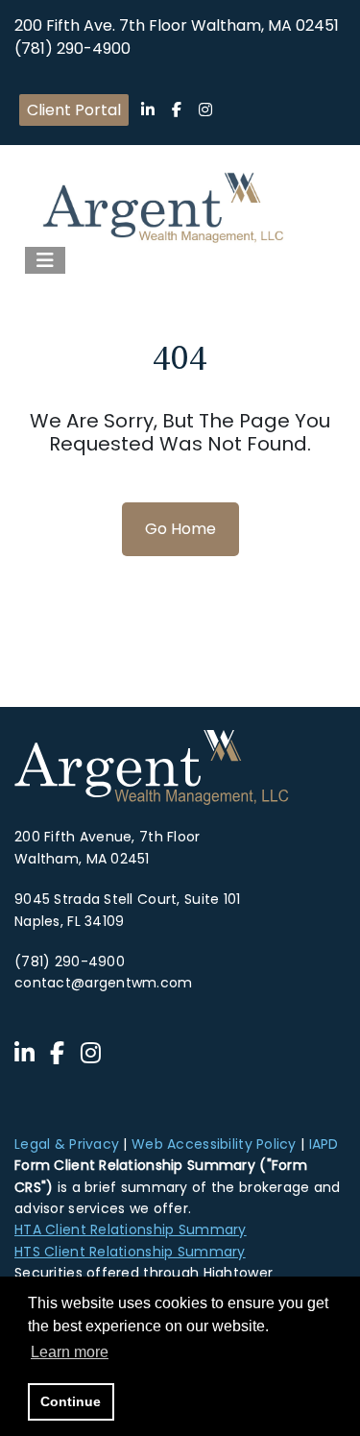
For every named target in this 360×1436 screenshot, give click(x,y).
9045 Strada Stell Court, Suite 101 (127, 899)
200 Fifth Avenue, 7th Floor (107, 836)
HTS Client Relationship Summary (130, 1251)
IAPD (324, 1144)
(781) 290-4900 (72, 48)
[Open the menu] (45, 260)
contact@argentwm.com (103, 982)
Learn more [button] (69, 1352)
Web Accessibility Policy (214, 1144)
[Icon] (147, 110)
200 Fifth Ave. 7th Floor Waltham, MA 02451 (176, 25)
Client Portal (74, 110)
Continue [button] (70, 1401)
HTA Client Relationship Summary (130, 1229)
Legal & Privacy (66, 1144)
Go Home (180, 529)
